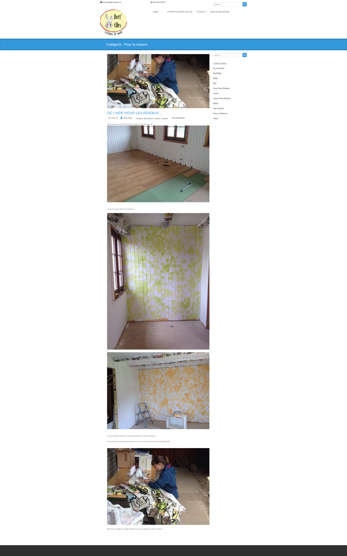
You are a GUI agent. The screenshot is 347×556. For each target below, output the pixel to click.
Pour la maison (220, 113)
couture (139, 118)
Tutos (215, 118)
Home (155, 12)
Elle (214, 83)
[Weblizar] (113, 22)
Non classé (218, 108)
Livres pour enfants (222, 98)
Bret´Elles (128, 118)
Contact (201, 12)
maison (157, 118)
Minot (215, 103)
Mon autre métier (219, 12)
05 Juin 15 (113, 118)
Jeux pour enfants (221, 88)
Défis (215, 78)
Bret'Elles (217, 73)
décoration (148, 118)
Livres (216, 93)
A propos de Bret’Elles (179, 12)
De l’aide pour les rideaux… (134, 113)
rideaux (164, 118)
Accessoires (218, 68)
